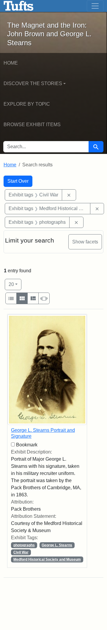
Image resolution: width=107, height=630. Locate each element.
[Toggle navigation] (95, 6)
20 (15, 284)
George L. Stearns (57, 545)
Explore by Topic (27, 104)
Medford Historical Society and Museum (47, 559)
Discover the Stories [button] (33, 83)
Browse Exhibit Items (32, 124)
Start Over (18, 181)
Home (11, 62)
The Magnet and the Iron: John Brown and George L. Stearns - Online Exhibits (19, 6)
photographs (24, 545)
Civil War (21, 552)
